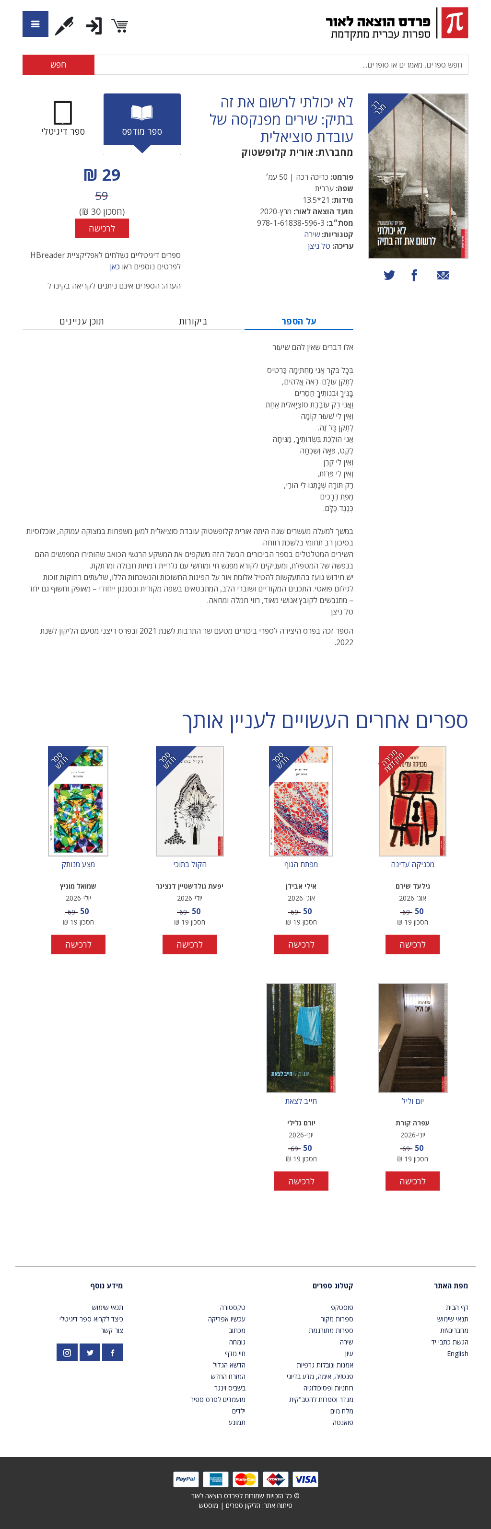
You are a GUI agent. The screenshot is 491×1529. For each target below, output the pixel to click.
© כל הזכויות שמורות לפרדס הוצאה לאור (245, 1495)
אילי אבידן (301, 886)
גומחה (237, 1341)
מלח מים (341, 1410)
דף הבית (457, 1307)
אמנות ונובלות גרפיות (325, 1364)
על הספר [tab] (298, 321)
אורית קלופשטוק (277, 152)
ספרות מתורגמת (331, 1330)
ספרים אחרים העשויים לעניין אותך (325, 720)
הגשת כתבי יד (450, 1341)
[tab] (142, 124)
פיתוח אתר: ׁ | (245, 1505)
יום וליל (413, 1101)
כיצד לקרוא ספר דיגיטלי (91, 1318)
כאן (115, 266)
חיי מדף (235, 1353)
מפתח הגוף (301, 864)
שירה (312, 234)
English (457, 1353)
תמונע (237, 1422)
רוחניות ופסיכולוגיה (328, 1387)
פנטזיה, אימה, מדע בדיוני (320, 1376)
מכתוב (237, 1330)
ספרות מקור (337, 1318)
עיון (349, 1353)
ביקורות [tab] (193, 321)
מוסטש (208, 1505)
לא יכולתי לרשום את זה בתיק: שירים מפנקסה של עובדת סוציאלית (281, 119)
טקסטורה (233, 1307)
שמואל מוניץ (78, 886)
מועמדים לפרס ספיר (218, 1399)
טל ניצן (319, 246)
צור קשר (112, 1330)
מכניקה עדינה (412, 864)
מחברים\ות (454, 1330)
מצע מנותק (78, 864)
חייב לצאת (301, 1101)
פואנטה (343, 1422)
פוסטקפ (342, 1307)
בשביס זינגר (230, 1387)
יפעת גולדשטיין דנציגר (189, 886)
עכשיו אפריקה (227, 1318)
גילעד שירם (413, 886)
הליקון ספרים (243, 1505)
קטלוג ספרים (333, 1285)
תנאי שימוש (452, 1318)
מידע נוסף (106, 1285)
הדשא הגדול (229, 1364)
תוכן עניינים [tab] (81, 321)
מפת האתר (451, 1285)
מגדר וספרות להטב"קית (321, 1399)
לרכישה (102, 228)
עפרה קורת (413, 1122)
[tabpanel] (102, 200)
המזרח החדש (228, 1376)
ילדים (239, 1410)
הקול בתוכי (190, 864)
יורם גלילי (301, 1122)
